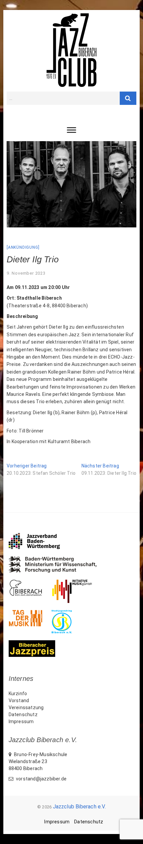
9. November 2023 (26, 273)
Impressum (21, 721)
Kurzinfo (18, 693)
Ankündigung (23, 247)
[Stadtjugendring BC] (66, 613)
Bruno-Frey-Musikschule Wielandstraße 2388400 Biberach (38, 761)
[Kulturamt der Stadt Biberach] (30, 583)
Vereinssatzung (26, 707)
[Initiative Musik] (76, 583)
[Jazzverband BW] (39, 536)
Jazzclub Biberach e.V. (79, 806)
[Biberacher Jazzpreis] (37, 643)
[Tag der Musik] (30, 613)
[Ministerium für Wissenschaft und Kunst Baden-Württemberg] (57, 559)
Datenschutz (23, 714)
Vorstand (19, 700)
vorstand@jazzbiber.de (41, 778)
